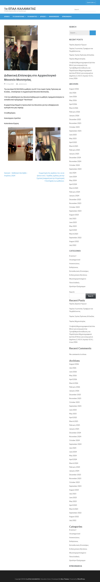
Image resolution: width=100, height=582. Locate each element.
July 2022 (72, 245)
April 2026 (73, 104)
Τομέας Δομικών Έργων (78, 45)
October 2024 (74, 165)
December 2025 (75, 119)
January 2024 (74, 196)
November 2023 (75, 203)
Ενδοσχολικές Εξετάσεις (78, 275)
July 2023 (72, 218)
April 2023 (73, 230)
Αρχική (6, 16)
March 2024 (73, 188)
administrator (23, 84)
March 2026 (73, 108)
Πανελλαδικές (74, 283)
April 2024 (73, 184)
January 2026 (74, 116)
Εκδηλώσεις (73, 267)
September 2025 (75, 131)
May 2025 (73, 138)
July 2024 (72, 173)
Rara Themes (65, 579)
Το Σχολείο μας (18, 16)
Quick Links (90, 2)
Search (72, 292)
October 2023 (74, 207)
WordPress (81, 579)
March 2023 (73, 234)
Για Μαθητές (32, 16)
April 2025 (73, 142)
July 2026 (72, 93)
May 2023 (73, 226)
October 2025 (74, 127)
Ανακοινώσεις (54, 16)
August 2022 (74, 241)
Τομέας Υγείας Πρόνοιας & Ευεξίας (81, 55)
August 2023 (74, 215)
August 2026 (74, 89)
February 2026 (74, 112)
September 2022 (75, 238)
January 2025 (74, 154)
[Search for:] (83, 9)
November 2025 (75, 123)
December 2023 (75, 199)
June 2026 (73, 97)
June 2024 (73, 177)
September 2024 (75, 169)
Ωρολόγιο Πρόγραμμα (77, 286)
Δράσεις (43, 16)
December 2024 (75, 157)
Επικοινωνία (66, 16)
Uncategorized (74, 260)
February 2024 (74, 192)
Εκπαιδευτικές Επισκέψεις (79, 271)
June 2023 (73, 222)
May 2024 (73, 180)
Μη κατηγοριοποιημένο (77, 279)
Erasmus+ (72, 256)
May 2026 (73, 100)
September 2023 (75, 211)
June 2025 (73, 135)
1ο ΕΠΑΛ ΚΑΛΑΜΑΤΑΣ (20, 9)
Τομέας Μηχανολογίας (77, 59)
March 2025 (73, 146)
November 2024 (75, 161)
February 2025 (74, 150)
